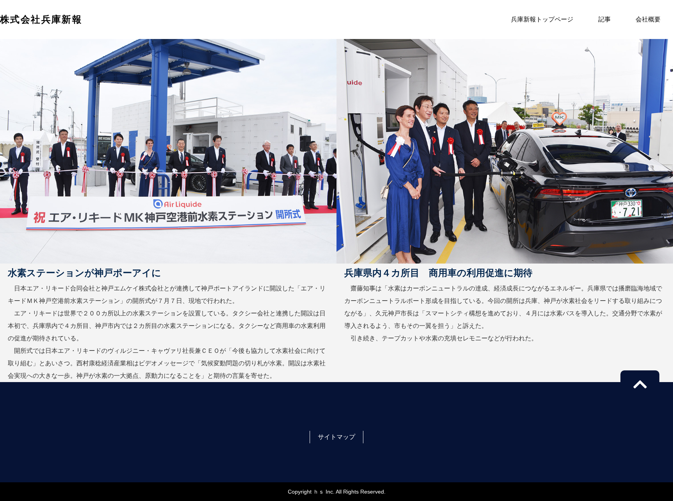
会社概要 (648, 19)
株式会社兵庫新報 (41, 19)
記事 (604, 19)
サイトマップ (336, 437)
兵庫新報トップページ (542, 19)
